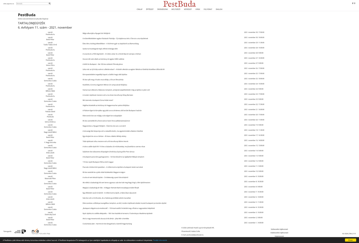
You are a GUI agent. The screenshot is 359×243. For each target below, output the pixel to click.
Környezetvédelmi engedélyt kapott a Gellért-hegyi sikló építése (105, 74)
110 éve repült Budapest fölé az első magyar (98, 162)
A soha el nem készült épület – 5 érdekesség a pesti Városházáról (105, 177)
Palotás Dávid (50, 112)
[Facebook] (352, 3)
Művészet (188, 9)
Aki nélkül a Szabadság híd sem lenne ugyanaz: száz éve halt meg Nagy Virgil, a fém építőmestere (116, 183)
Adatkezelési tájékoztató (279, 233)
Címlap (139, 9)
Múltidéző (175, 9)
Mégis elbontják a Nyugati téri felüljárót (96, 33)
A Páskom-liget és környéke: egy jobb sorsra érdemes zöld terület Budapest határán (112, 110)
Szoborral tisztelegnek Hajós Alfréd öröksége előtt (100, 49)
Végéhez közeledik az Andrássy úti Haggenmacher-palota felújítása (106, 105)
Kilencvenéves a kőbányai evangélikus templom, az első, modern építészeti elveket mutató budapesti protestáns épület (124, 203)
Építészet (150, 9)
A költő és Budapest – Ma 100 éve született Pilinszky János (103, 64)
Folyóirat (208, 9)
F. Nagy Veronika (50, 142)
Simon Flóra (50, 65)
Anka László (50, 153)
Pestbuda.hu (50, 34)
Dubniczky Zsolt (50, 214)
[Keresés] (49, 3)
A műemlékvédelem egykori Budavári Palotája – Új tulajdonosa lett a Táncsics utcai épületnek (115, 38)
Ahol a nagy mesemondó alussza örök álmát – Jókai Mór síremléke (106, 219)
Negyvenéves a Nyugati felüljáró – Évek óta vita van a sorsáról (104, 126)
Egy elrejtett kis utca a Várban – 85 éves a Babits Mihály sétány (104, 136)
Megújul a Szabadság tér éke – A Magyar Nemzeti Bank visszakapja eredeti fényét (111, 188)
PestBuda (27, 14)
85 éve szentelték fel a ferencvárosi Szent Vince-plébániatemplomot (106, 121)
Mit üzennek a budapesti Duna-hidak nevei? (98, 100)
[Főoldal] (179, 3)
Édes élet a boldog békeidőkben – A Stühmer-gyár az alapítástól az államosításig (111, 44)
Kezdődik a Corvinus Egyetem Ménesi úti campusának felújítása (105, 85)
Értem (350, 240)
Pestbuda (50, 117)
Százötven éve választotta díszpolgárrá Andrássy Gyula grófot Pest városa (108, 152)
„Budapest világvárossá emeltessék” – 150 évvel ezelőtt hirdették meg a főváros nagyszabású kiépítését (119, 208)
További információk (160, 240)
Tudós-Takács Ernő (50, 45)
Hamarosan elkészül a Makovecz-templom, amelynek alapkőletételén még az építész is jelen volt (116, 90)
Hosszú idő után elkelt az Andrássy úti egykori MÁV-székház (103, 59)
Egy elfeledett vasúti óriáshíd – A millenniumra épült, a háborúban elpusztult (109, 193)
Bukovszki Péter (50, 178)
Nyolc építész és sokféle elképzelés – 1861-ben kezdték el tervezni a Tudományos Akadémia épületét (117, 213)
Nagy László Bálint (50, 132)
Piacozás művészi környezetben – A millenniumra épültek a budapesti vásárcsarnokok (113, 167)
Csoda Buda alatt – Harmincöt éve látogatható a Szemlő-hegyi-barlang (107, 224)
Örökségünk (162, 9)
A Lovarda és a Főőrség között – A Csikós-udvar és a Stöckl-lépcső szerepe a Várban (112, 54)
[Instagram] (354, 3)
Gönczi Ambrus (50, 122)
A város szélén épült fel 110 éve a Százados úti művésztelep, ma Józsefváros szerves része (114, 147)
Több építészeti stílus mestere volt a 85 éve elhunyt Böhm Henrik (105, 141)
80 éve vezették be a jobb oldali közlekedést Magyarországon (104, 172)
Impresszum (279, 236)
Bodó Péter (50, 39)
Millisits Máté (50, 91)
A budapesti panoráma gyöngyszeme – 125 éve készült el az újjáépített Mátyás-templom (113, 157)
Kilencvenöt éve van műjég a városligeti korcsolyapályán (102, 116)
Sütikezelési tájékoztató (279, 229)
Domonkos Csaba (50, 81)
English (219, 9)
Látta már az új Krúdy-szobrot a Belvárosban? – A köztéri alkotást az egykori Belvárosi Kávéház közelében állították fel (124, 69)
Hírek (197, 9)
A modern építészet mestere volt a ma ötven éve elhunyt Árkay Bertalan (108, 95)
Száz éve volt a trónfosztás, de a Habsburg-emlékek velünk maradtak (107, 198)
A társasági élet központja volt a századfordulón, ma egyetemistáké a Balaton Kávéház (113, 131)
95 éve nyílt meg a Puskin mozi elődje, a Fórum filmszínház (103, 80)
